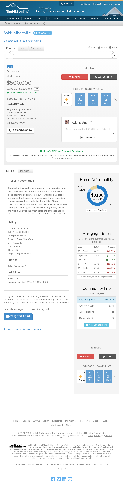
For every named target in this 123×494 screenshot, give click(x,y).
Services (95, 18)
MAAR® (97, 435)
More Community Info (98, 325)
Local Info (54, 18)
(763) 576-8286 (19, 316)
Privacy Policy (69, 464)
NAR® (90, 435)
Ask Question (105, 77)
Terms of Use (56, 464)
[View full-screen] (113, 56)
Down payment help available (24, 92)
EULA (46, 464)
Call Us (68, 3)
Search (26, 421)
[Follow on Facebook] (53, 480)
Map (23, 48)
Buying (28, 18)
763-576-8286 (22, 130)
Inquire (109, 356)
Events (106, 421)
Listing (10, 171)
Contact (97, 4)
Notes (36, 48)
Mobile (96, 421)
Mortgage (80, 18)
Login (117, 4)
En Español (61, 469)
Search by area (33, 40)
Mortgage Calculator (97, 210)
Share (104, 47)
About (69, 425)
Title (67, 18)
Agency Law (91, 464)
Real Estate (20, 464)
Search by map (13, 40)
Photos (10, 48)
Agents (39, 464)
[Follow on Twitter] (58, 480)
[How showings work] (102, 89)
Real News (85, 4)
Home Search (12, 18)
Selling (40, 18)
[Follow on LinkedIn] (64, 480)
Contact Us (103, 464)
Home (16, 421)
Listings (30, 464)
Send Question (90, 137)
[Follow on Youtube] (69, 480)
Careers (108, 4)
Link (93, 47)
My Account (57, 425)
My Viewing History (35, 23)
